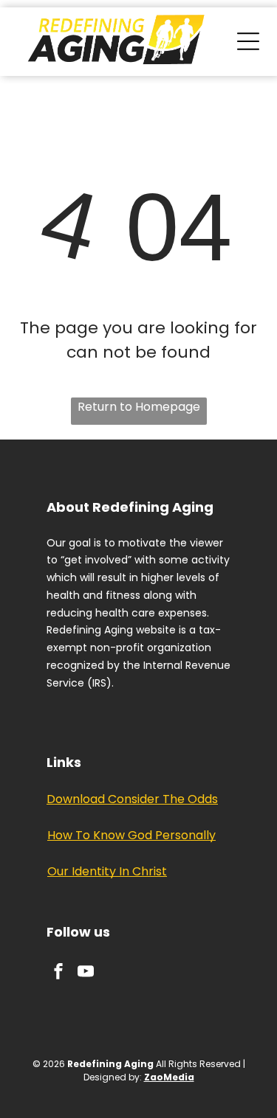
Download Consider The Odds (132, 799)
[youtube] (86, 973)
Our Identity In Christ (107, 871)
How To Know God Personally (131, 835)
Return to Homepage (139, 406)
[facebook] (58, 973)
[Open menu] (248, 41)
